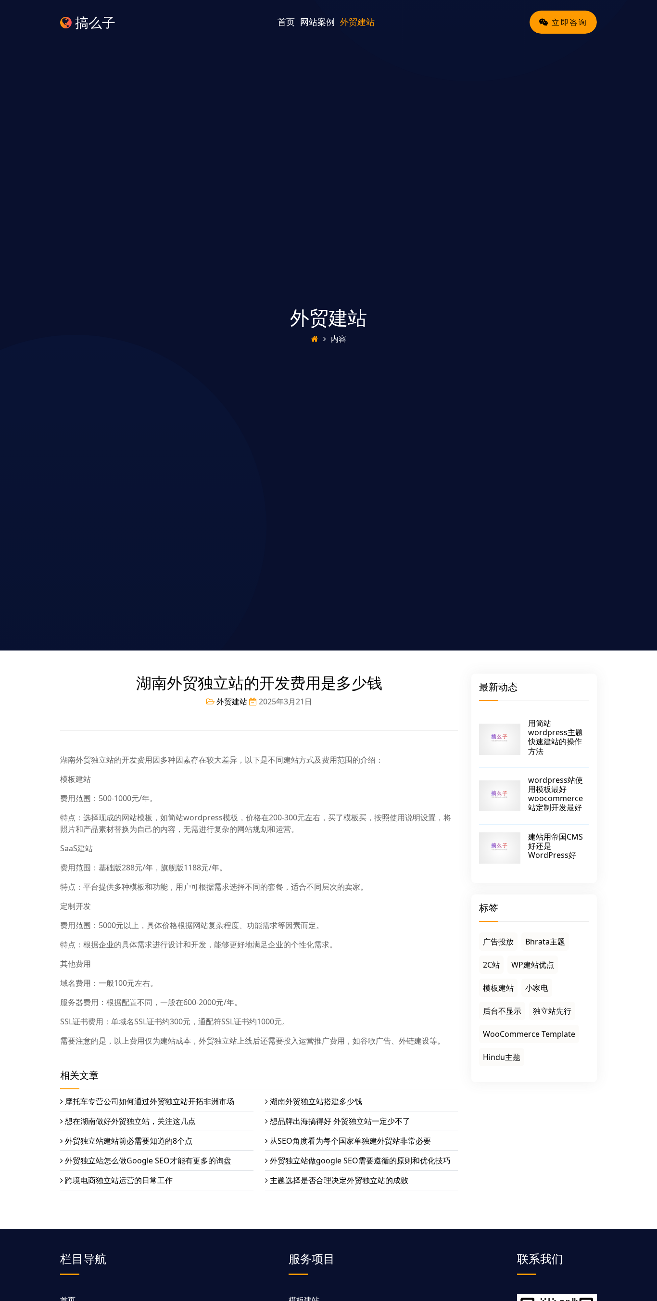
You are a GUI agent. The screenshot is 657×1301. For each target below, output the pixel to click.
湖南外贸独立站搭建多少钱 (316, 1101)
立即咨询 (568, 22)
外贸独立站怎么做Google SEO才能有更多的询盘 (148, 1160)
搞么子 (93, 22)
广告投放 (498, 941)
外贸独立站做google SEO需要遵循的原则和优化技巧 (360, 1160)
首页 (286, 21)
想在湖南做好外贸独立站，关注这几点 (130, 1121)
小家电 (536, 987)
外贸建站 (357, 21)
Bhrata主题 (545, 941)
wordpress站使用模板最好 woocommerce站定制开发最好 (555, 794)
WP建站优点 (532, 964)
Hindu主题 (501, 1057)
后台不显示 (502, 1011)
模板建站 (498, 987)
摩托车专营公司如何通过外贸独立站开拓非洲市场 (149, 1101)
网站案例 (317, 21)
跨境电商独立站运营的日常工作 (119, 1180)
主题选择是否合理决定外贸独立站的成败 (339, 1180)
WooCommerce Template (529, 1034)
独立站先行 (552, 1011)
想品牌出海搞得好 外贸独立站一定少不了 (340, 1121)
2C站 (491, 964)
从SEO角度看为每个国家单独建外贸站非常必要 (350, 1140)
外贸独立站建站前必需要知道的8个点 (128, 1140)
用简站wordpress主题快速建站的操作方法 (555, 737)
